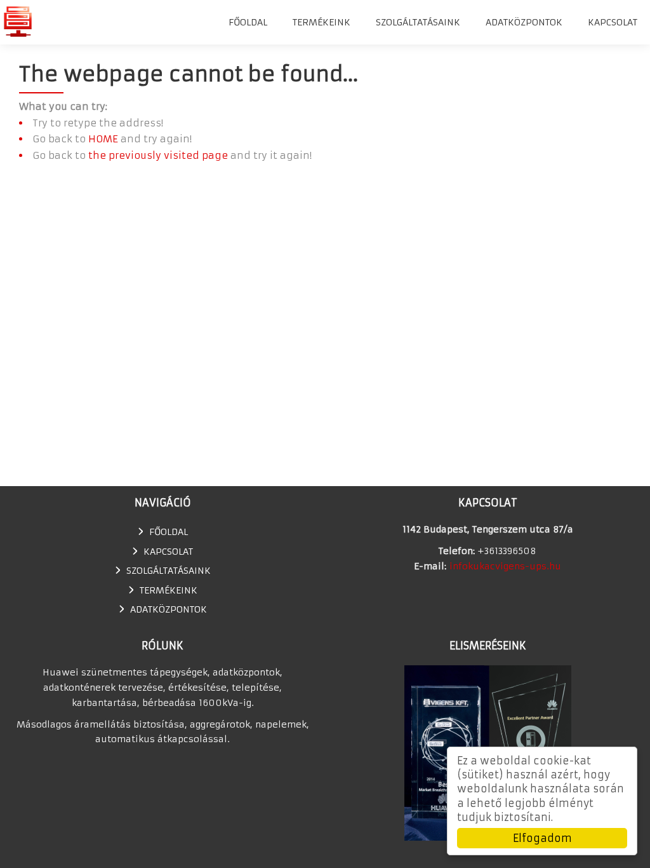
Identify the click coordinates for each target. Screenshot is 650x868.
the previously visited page (158, 155)
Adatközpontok (524, 22)
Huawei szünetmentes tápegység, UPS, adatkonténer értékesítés (17, 21)
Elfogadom (542, 838)
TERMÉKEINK (321, 22)
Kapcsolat (612, 22)
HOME (103, 139)
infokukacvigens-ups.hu (505, 566)
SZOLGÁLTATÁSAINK (418, 22)
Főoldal (248, 22)
